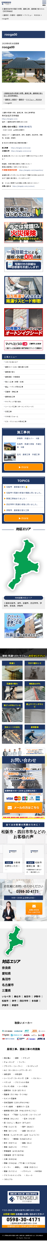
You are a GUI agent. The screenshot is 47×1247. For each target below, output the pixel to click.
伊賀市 (5, 1005)
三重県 (6, 990)
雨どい (6, 1139)
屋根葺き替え (10, 372)
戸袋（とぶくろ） (11, 1126)
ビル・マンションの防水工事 (16, 421)
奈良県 (6, 967)
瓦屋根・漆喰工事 (11, 392)
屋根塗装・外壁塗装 (12, 377)
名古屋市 (8, 985)
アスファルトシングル (13, 1175)
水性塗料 (18, 1074)
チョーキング (9, 1062)
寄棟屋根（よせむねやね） (14, 1151)
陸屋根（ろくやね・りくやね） (16, 1094)
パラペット (26, 1171)
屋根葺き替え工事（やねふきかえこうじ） (20, 1110)
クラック (26, 1058)
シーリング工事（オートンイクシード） (20, 406)
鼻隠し (17, 1167)
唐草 (17, 1058)
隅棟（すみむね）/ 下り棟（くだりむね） (20, 1163)
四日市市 (24, 1000)
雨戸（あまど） (28, 1126)
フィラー (22, 1062)
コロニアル (8, 1179)
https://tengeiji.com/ (10, 119)
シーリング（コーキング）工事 (16, 1078)
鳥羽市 (6, 979)
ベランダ (7, 1082)
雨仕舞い (7, 1058)
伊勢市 (37, 996)
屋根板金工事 (10, 396)
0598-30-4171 (25, 126)
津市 (14, 1000)
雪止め (6, 1114)
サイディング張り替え (13, 401)
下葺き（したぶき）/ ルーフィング (27, 1114)
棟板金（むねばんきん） (23, 1139)
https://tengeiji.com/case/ (21, 148)
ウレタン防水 (9, 1086)
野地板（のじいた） (12, 1118)
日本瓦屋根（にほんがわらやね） (17, 1102)
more (24, 467)
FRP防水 (38, 1171)
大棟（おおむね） (11, 1159)
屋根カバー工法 (23, 1106)
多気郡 (35, 1000)
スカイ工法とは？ (11, 362)
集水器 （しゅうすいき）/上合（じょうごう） (22, 1135)
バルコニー (37, 1078)
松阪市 (5, 1000)
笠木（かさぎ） (30, 1118)
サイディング (32, 1066)
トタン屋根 (8, 1106)
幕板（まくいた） (11, 1131)
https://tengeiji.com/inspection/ (31, 170)
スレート (29, 1175)
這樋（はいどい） (29, 1131)
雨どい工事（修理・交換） (15, 382)
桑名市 (17, 996)
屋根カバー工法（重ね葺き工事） (17, 367)
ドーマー (7, 1167)
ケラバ (25, 1147)
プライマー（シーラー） (13, 1066)
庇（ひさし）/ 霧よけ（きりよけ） (18, 1122)
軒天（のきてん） (11, 1143)
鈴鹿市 (15, 1005)
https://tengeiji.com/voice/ (21, 151)
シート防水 (23, 1086)
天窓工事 (8, 411)
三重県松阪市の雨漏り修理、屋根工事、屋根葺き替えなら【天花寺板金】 (24, 1235)
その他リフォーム (11, 416)
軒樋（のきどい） (32, 1167)
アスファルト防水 (22, 1082)
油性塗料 (7, 1074)
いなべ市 (6, 996)
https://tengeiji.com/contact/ (24, 186)
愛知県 (6, 973)
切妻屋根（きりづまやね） (14, 1155)
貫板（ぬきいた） (11, 1147)
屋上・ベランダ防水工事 (14, 387)
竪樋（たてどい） (11, 1171)
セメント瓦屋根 (10, 1098)
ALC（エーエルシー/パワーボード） (18, 1070)
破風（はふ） (27, 1143)
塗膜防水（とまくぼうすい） (15, 1090)
